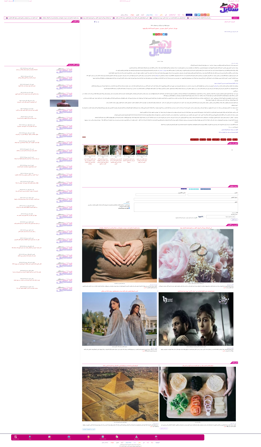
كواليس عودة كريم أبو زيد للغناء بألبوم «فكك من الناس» (27, 110)
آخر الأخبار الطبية (163, 428)
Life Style (229, 139)
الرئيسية (233, 21)
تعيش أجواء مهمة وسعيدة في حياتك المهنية (26, 85)
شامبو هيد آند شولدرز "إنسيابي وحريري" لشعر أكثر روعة (27, 191)
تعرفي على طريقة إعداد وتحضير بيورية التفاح (27, 255)
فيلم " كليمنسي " (215, 139)
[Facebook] (205, 189)
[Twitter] (194, 189)
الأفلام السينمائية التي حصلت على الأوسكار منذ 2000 (228, 132)
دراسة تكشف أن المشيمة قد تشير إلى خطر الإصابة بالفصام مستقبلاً (129, 160)
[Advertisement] (98, 7)
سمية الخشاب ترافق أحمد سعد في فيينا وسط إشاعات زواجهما (26, 199)
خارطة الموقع (136, 438)
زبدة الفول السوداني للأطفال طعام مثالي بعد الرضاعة (26, 207)
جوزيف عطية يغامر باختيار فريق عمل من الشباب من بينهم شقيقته (27, 280)
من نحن (117, 438)
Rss (88, 438)
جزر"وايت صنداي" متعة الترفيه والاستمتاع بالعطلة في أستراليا (27, 158)
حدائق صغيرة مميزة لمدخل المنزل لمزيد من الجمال (27, 150)
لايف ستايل (10, 1)
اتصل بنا (49, 438)
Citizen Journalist (103, 438)
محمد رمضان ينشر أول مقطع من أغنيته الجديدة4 (26, 118)
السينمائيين (216, 85)
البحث (30, 1)
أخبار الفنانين (223, 139)
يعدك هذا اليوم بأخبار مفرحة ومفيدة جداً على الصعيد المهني (27, 93)
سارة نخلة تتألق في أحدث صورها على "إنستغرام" (27, 126)
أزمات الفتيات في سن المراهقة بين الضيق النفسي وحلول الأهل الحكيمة (74, 17)
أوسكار (156, 75)
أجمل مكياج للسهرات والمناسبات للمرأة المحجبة (26, 166)
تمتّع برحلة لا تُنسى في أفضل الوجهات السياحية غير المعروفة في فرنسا (27, 271)
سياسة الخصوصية (16, 438)
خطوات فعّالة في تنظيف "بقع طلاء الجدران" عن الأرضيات (26, 134)
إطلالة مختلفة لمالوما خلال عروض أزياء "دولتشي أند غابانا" (26, 182)
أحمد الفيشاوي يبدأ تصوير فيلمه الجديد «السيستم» (27, 102)
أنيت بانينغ (209, 139)
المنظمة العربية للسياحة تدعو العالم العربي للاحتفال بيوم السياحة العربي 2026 (120, 365)
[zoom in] (94, 21)
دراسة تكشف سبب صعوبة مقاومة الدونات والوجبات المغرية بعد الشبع (142, 160)
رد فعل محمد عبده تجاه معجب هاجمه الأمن (26, 231)
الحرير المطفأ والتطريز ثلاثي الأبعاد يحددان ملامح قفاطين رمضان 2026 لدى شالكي (183, 17)
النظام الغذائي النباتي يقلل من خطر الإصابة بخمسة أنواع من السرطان (197, 365)
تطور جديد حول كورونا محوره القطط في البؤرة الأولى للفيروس (26, 239)
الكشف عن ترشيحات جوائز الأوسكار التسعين (230, 129)
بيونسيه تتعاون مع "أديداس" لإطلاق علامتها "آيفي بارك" (27, 288)
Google (5, 1)
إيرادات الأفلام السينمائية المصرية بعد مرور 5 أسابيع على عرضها (226, 83)
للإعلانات (69, 438)
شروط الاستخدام (126, 203)
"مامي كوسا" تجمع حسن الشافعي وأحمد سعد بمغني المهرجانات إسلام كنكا (27, 247)
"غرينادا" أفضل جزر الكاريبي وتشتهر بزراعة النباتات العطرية (27, 174)
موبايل (30, 438)
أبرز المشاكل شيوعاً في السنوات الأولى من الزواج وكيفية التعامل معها (148, 17)
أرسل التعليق (234, 219)
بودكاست (156, 438)
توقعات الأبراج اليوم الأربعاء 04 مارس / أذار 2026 (46, 17)
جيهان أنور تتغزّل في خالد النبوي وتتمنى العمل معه (27, 215)
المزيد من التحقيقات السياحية (89, 429)
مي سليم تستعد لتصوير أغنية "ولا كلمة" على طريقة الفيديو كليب (27, 223)
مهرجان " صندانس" (162, 70)
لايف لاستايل (227, 21)
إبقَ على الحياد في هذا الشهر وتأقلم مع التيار (27, 77)
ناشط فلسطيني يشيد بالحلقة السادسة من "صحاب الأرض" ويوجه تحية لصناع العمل (196, 291)
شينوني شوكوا (203, 139)
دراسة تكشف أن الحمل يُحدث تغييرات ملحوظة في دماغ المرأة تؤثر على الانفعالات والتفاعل (112, 17)
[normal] (96, 21)
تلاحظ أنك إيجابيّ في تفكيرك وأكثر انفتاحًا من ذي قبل (26, 69)
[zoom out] (98, 21)
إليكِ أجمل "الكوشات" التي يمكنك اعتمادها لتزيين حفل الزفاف (27, 142)
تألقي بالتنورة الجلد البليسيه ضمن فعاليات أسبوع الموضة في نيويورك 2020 (26, 263)
